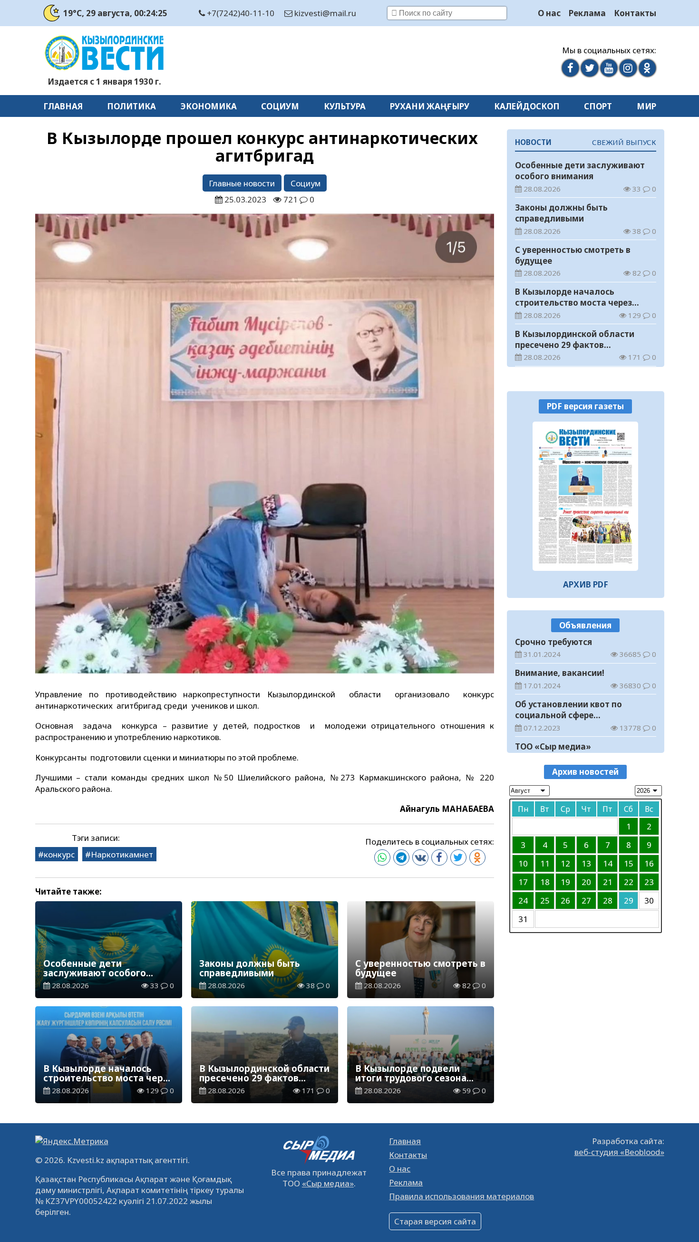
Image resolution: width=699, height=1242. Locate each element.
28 (607, 900)
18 (545, 881)
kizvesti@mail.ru (324, 13)
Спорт (598, 106)
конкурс (59, 854)
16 (649, 863)
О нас (549, 13)
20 (586, 881)
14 (607, 863)
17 (523, 881)
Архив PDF (585, 584)
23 (649, 881)
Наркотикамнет (122, 854)
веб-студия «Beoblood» (619, 1151)
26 (565, 900)
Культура (345, 106)
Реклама (587, 13)
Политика (131, 106)
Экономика (209, 106)
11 (545, 863)
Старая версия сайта (435, 1221)
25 (545, 900)
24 (523, 900)
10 (523, 863)
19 (565, 881)
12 (565, 863)
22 (628, 881)
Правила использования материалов (461, 1196)
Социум (280, 106)
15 (628, 863)
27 (586, 900)
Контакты (635, 13)
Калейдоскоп (527, 106)
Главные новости (242, 183)
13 (586, 863)
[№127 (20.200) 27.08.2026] (586, 496)
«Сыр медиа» (328, 1183)
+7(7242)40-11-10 (239, 13)
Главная (63, 106)
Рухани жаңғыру (429, 106)
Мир (646, 106)
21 (607, 881)
